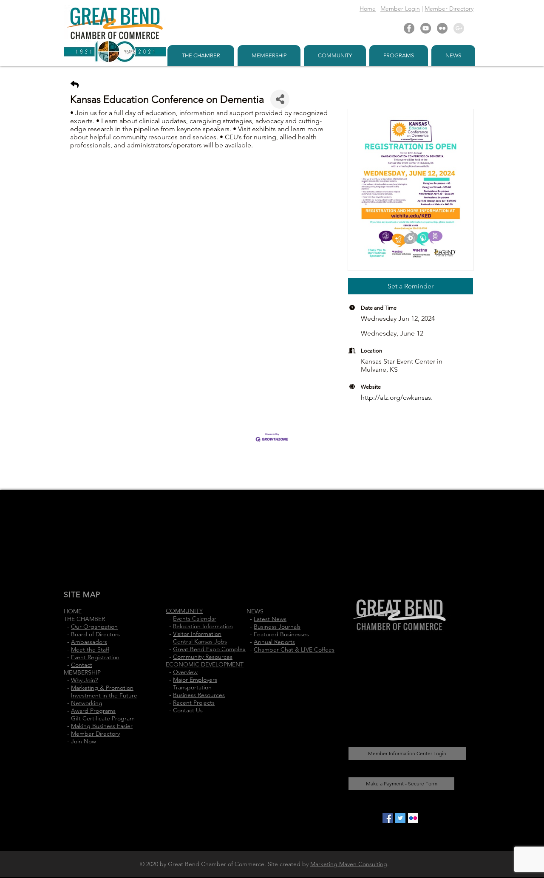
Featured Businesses (281, 634)
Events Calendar (194, 618)
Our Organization (94, 626)
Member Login (400, 8)
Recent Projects (194, 702)
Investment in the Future (104, 695)
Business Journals (277, 626)
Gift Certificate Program (103, 718)
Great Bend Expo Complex (209, 649)
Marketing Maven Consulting (348, 864)
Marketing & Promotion (102, 688)
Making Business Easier (102, 726)
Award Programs (93, 710)
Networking (86, 703)
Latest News (270, 619)
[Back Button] (75, 85)
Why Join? (84, 680)
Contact (81, 665)
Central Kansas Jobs (200, 641)
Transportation (192, 687)
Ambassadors (89, 642)
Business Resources (199, 695)
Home (368, 8)
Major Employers (195, 679)
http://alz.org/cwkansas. (397, 397)
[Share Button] (279, 99)
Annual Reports (274, 642)
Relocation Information (203, 626)
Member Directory (449, 8)
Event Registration (95, 657)
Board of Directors (95, 634)
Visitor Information (197, 634)
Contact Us (188, 710)
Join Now (83, 741)
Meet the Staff (90, 649)
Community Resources (202, 657)
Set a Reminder (411, 286)
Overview (185, 672)
